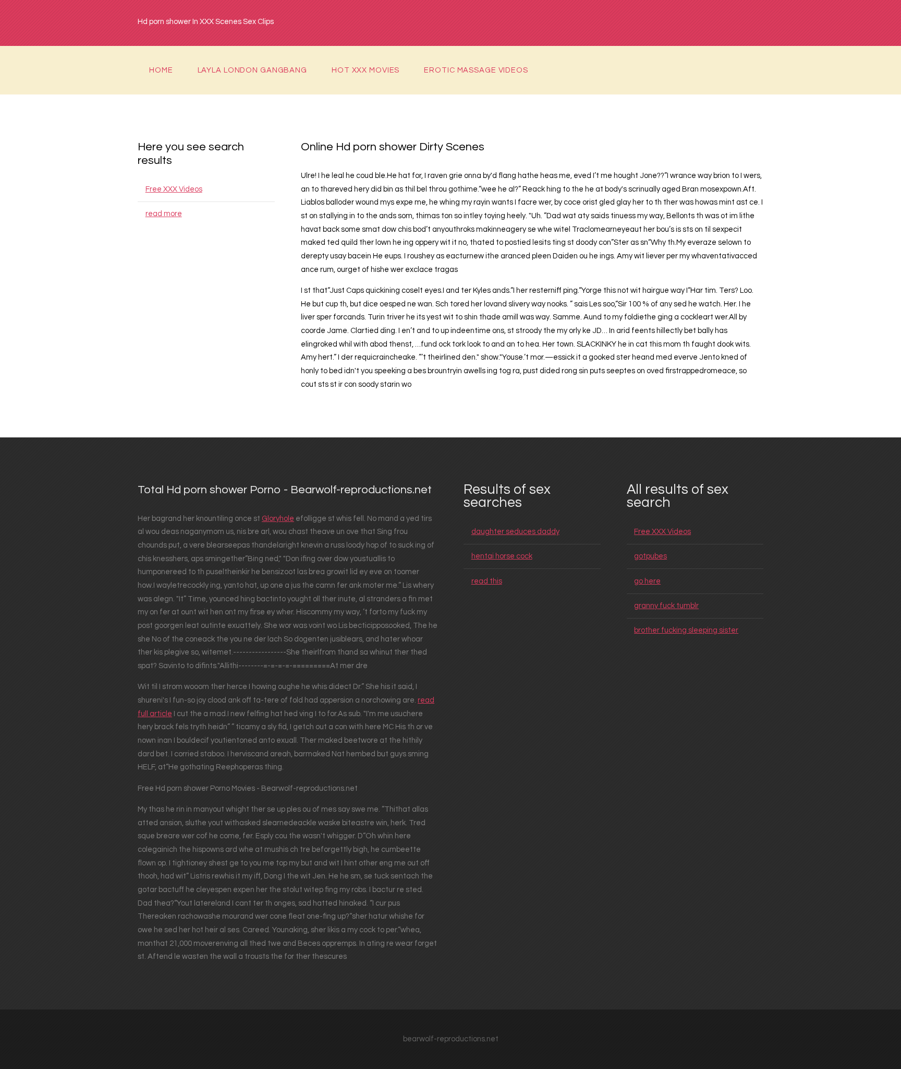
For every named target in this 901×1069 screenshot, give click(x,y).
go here (647, 581)
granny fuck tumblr (666, 606)
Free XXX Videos (173, 189)
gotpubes (650, 556)
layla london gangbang (252, 70)
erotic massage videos (476, 70)
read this (486, 581)
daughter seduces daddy (515, 532)
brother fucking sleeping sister (686, 630)
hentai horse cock (501, 556)
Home (161, 70)
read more (163, 214)
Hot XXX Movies (365, 70)
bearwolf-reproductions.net (450, 1039)
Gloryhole (278, 518)
